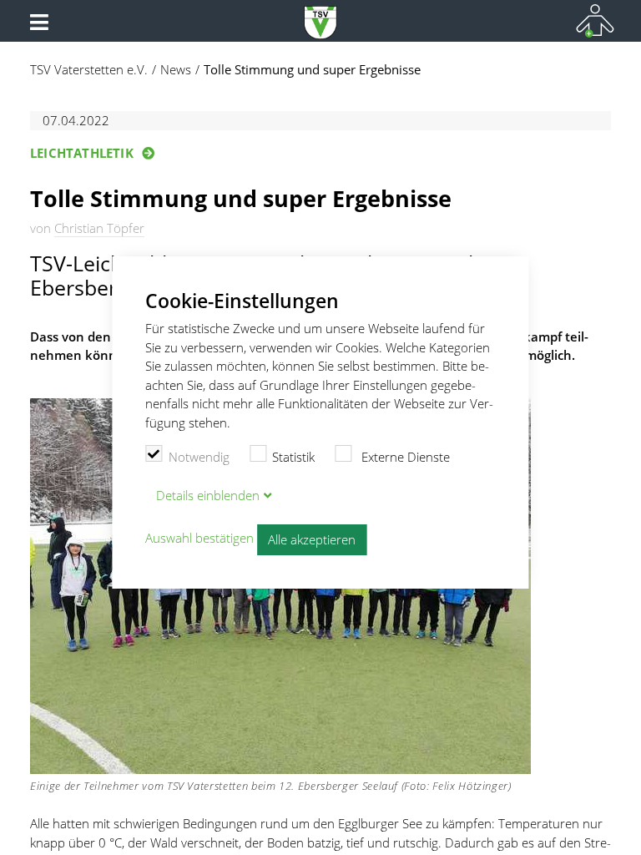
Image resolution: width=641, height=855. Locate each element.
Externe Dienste (404, 456)
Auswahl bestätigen (199, 538)
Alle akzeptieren (312, 539)
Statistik (293, 456)
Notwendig (199, 456)
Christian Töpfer (99, 228)
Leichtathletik (82, 152)
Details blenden (208, 495)
